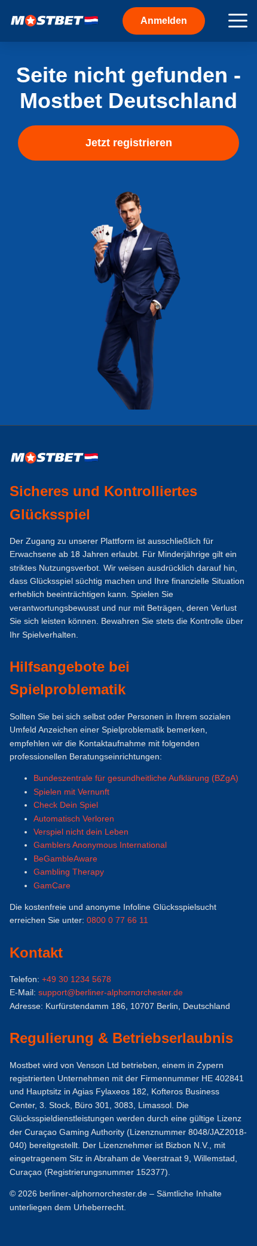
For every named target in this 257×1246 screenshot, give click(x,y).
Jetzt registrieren (128, 143)
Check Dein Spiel (65, 805)
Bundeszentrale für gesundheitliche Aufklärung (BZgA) (135, 778)
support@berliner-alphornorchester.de (110, 992)
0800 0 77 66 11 (117, 920)
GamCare (52, 885)
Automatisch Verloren (73, 818)
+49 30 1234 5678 (76, 979)
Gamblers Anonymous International (100, 845)
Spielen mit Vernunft (71, 791)
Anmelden (163, 21)
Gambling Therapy (68, 871)
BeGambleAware (65, 858)
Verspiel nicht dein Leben (80, 831)
